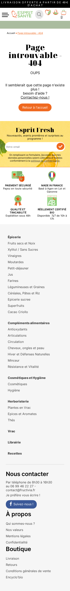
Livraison (12, 558)
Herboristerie (18, 401)
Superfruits (16, 306)
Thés (11, 420)
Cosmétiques (17, 384)
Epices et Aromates (22, 414)
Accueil (11, 33)
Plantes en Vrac (19, 408)
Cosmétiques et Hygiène (27, 378)
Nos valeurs (14, 530)
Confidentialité (16, 542)
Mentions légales (18, 536)
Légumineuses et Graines (26, 287)
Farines (13, 281)
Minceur (13, 360)
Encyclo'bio (14, 577)
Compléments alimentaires (29, 323)
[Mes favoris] (48, 14)
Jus (10, 274)
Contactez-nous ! (35, 97)
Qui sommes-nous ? (20, 524)
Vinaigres (14, 256)
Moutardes (16, 262)
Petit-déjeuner (18, 268)
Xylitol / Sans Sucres (23, 249)
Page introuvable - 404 (30, 33)
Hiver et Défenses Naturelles (29, 354)
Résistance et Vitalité (23, 367)
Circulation (16, 342)
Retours (11, 565)
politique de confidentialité (45, 160)
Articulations (17, 335)
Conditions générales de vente (28, 571)
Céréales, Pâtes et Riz (24, 293)
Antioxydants (17, 329)
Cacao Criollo (18, 312)
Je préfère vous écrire (22, 495)
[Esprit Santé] (22, 14)
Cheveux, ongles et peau (26, 348)
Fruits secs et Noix (21, 243)
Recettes (15, 453)
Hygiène (14, 390)
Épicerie (14, 237)
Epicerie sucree (19, 299)
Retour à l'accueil (35, 107)
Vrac (11, 431)
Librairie (14, 442)
